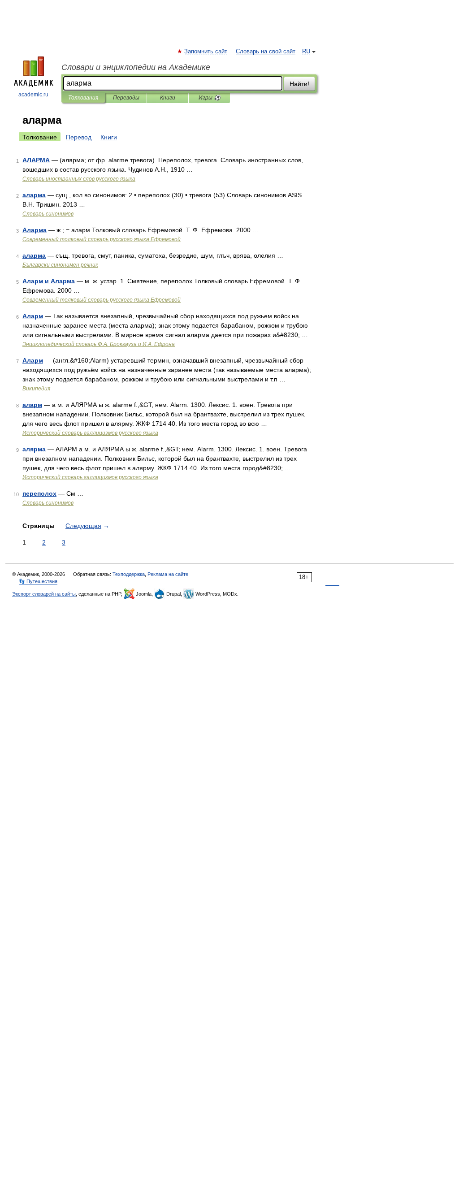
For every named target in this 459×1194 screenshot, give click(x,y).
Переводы (126, 98)
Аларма (34, 230)
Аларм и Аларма (48, 281)
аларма (34, 195)
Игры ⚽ (210, 98)
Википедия (36, 388)
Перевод (78, 137)
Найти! (299, 83)
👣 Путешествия (38, 581)
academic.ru (33, 94)
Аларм (32, 316)
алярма (34, 449)
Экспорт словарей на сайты (44, 594)
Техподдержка (129, 574)
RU (306, 51)
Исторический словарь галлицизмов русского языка (90, 433)
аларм (32, 404)
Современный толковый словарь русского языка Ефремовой (101, 239)
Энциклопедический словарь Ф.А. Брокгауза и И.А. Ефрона (98, 344)
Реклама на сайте (167, 574)
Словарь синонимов (48, 214)
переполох (39, 493)
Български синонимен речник (60, 265)
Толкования (83, 98)
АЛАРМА (36, 160)
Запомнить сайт (206, 51)
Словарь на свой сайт (265, 51)
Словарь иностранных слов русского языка (78, 179)
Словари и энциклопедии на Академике (135, 67)
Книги (167, 98)
